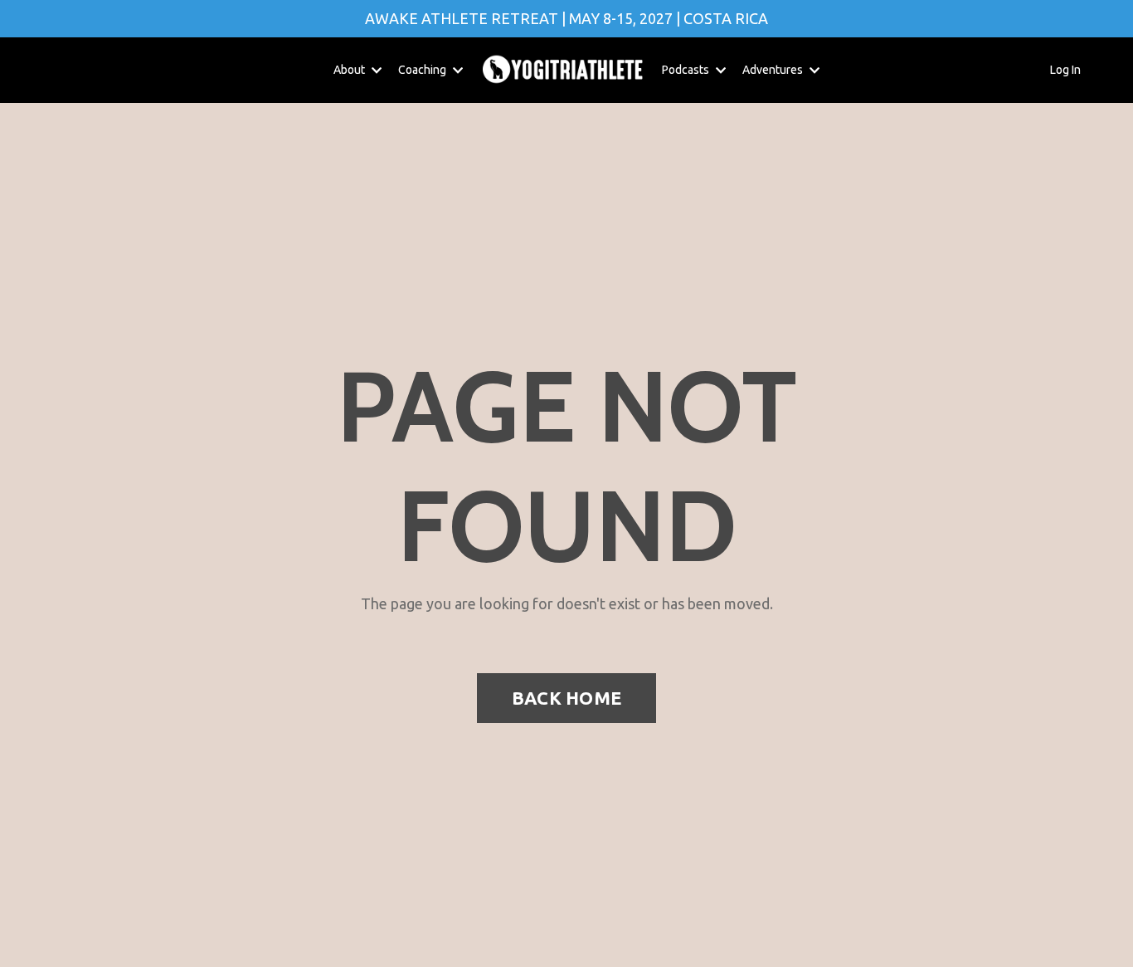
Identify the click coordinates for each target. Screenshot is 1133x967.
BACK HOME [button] (566, 698)
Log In (1065, 69)
